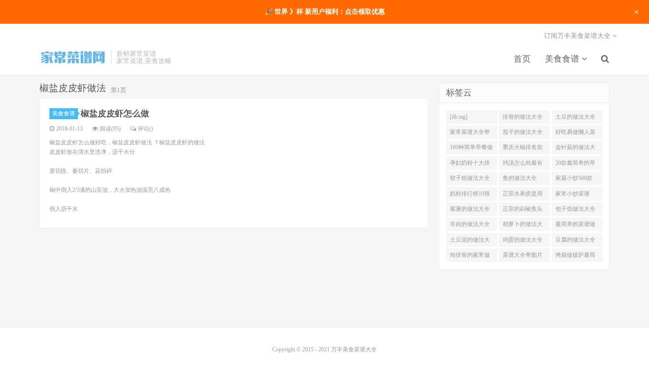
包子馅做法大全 (575, 209)
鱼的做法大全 (520, 178)
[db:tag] (459, 116)
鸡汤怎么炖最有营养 (523, 165)
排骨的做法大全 (523, 116)
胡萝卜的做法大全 (523, 226)
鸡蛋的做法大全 (523, 239)
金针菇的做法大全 (575, 149)
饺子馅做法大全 (470, 178)
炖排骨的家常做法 (470, 257)
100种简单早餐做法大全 (471, 149)
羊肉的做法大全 (470, 224)
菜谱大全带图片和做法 (523, 257)
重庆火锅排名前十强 (523, 149)
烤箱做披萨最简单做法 (575, 257)
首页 (522, 59)
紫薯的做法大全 (470, 209)
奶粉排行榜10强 (470, 193)
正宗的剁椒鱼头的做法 (523, 211)
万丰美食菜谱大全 (72, 57)
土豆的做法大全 (575, 116)
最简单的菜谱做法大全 (575, 226)
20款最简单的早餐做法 (575, 165)
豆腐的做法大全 (575, 239)
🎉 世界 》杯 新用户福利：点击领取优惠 (325, 11)
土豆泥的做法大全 (470, 241)
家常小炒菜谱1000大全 (572, 195)
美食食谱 (563, 59)
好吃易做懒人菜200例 (575, 134)
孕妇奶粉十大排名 (470, 165)
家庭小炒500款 (573, 178)
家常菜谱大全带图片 (470, 134)
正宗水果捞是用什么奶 (523, 195)
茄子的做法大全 (523, 132)
